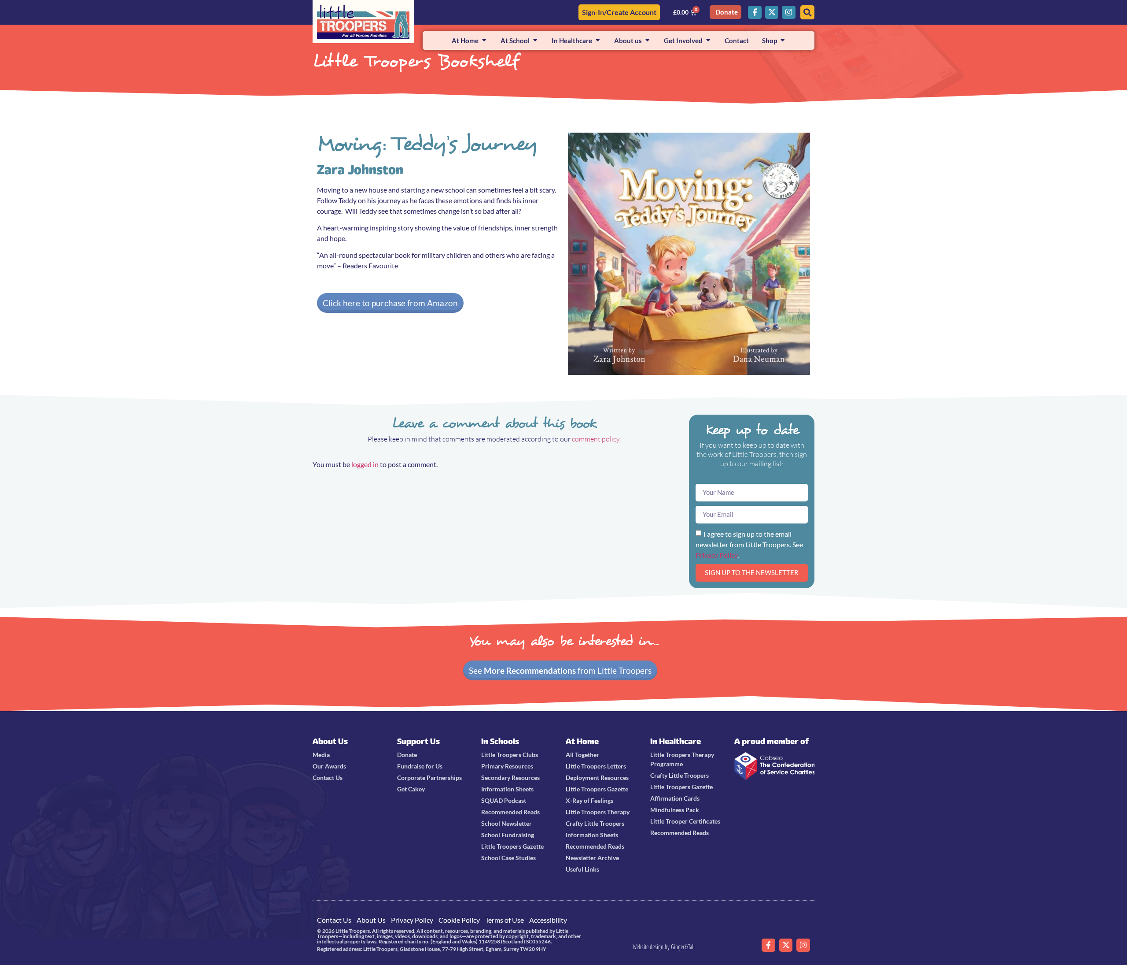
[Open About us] (647, 41)
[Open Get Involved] (708, 41)
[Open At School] (535, 41)
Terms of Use (504, 920)
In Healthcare (675, 741)
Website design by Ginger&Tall (664, 946)
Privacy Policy (716, 554)
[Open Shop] (782, 41)
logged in (365, 464)
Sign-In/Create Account (619, 12)
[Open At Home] (484, 41)
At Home (582, 741)
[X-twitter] (772, 12)
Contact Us (334, 920)
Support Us (418, 741)
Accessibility (548, 920)
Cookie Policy (459, 920)
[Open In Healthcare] (597, 41)
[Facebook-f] (755, 12)
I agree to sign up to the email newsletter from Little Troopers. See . (749, 544)
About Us (330, 741)
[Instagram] (789, 12)
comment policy (595, 438)
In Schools (500, 741)
